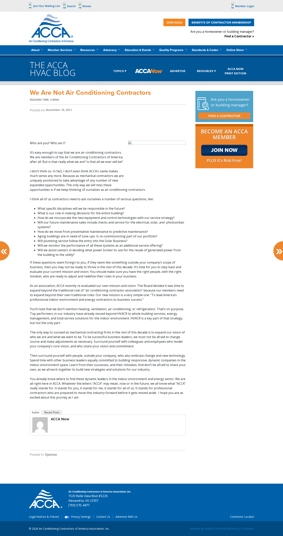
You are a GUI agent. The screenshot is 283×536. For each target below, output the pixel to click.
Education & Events (138, 50)
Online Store (235, 50)
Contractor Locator (242, 516)
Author (35, 412)
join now (224, 150)
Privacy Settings (80, 516)
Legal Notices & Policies (44, 516)
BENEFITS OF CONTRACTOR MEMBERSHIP (221, 22)
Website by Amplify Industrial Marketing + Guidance (222, 528)
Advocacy (110, 50)
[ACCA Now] (40, 424)
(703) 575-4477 (79, 505)
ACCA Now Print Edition (235, 71)
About (35, 50)
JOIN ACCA (174, 22)
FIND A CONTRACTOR (224, 116)
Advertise (177, 71)
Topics (118, 71)
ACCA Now (149, 71)
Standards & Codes (205, 50)
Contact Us (103, 516)
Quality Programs (171, 50)
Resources (88, 50)
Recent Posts (51, 412)
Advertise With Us (126, 516)
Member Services (60, 50)
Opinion (51, 454)
